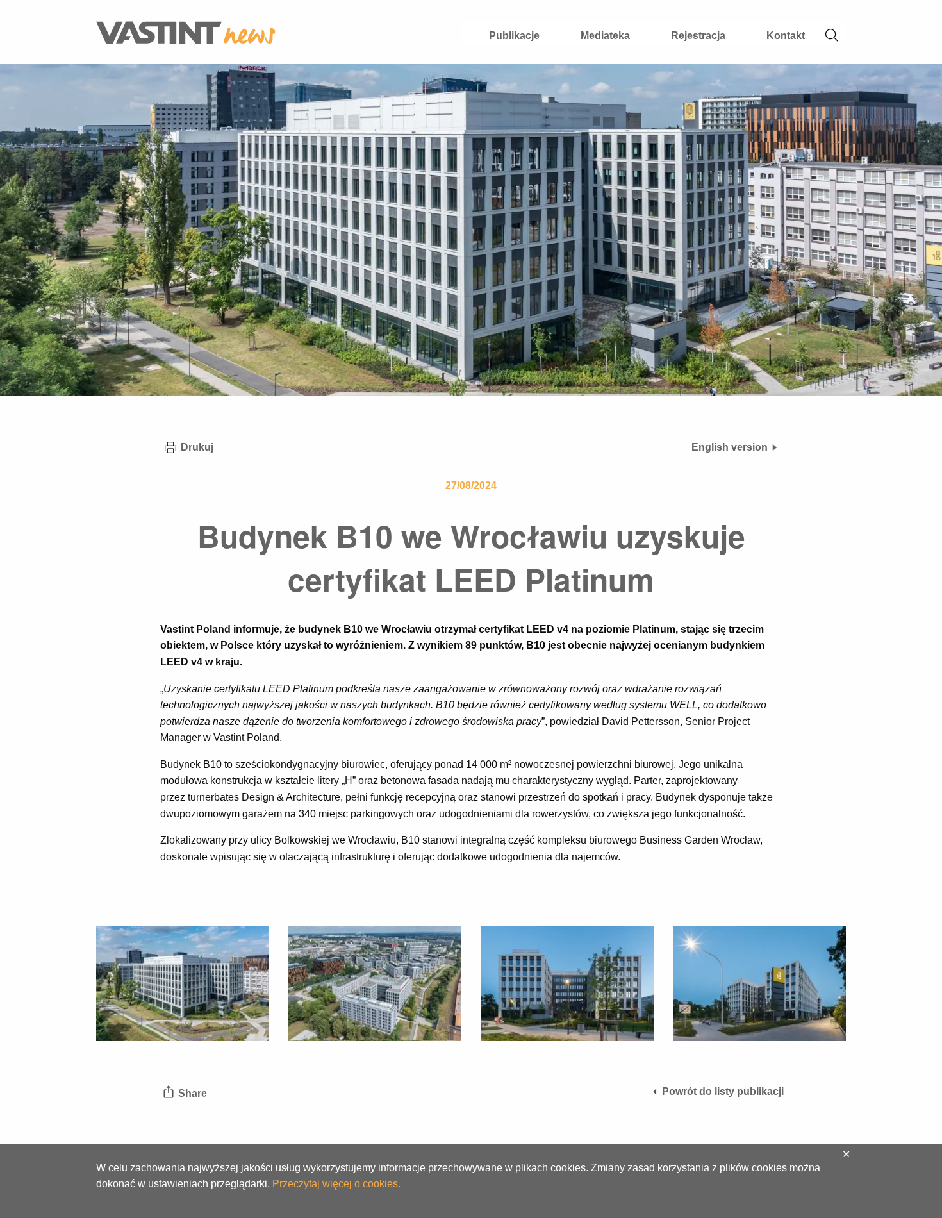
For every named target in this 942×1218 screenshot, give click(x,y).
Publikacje (514, 35)
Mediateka (605, 35)
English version (729, 447)
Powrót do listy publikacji (723, 1091)
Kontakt (785, 35)
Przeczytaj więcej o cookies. (336, 1183)
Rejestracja (698, 35)
